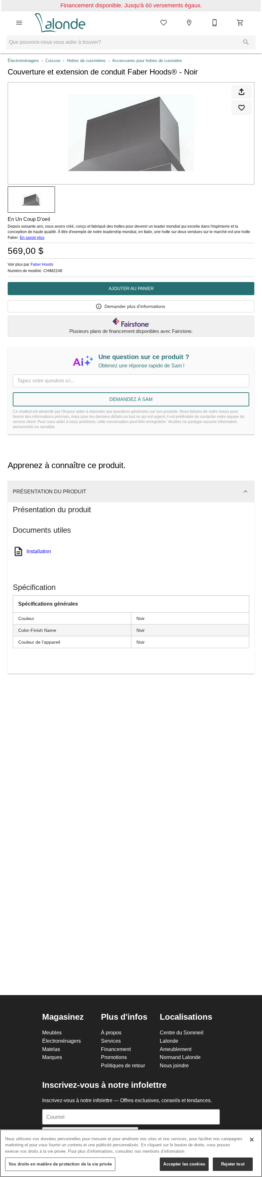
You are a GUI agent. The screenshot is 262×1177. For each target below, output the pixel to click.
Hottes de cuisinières (86, 60)
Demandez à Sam (131, 399)
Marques (52, 1057)
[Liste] (163, 22)
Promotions (114, 1057)
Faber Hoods (42, 264)
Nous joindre (174, 1065)
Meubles (52, 1032)
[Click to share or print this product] (241, 92)
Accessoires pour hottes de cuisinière (147, 60)
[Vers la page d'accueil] (60, 22)
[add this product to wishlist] (241, 107)
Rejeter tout (232, 1163)
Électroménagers (23, 60)
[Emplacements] (189, 22)
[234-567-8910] (214, 22)
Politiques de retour (123, 1065)
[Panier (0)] (240, 22)
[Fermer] (252, 1140)
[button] (19, 22)
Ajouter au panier (131, 288)
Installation (39, 551)
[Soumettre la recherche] (246, 42)
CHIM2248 (52, 271)
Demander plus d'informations (134, 306)
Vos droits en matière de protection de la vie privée (60, 1163)
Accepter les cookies (184, 1163)
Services (111, 1041)
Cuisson (52, 60)
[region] (131, 1153)
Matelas (51, 1049)
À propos (111, 1032)
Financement (116, 1049)
